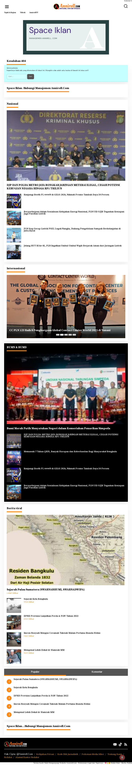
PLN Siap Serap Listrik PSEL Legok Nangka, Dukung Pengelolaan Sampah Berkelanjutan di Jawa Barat (72, 230)
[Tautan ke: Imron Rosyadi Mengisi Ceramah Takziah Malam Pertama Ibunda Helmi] (14, 639)
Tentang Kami (114, 754)
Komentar (97, 671)
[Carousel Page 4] (70, 335)
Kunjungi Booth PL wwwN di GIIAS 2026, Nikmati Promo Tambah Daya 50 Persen (66, 195)
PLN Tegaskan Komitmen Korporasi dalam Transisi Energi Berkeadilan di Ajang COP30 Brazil (62, 328)
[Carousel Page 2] (62, 335)
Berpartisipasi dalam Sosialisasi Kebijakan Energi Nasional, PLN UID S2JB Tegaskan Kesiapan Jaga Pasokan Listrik (74, 213)
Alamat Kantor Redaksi (27, 757)
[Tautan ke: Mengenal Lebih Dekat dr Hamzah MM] (14, 656)
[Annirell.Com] (66, 6)
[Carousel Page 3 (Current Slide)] (66, 335)
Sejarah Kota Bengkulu (36, 599)
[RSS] (125, 744)
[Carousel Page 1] (57, 335)
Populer (35, 671)
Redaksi (8, 757)
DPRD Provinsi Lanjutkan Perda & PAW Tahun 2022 (51, 616)
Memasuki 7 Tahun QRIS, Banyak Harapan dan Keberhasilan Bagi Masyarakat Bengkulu (70, 452)
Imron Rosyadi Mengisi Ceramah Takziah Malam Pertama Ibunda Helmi (62, 633)
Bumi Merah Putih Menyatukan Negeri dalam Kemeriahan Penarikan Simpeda (58, 428)
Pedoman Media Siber (93, 754)
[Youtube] (115, 744)
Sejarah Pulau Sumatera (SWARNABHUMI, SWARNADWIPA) (46, 589)
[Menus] (7, 7)
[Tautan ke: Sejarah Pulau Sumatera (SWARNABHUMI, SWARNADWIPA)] (66, 550)
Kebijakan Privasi (45, 754)
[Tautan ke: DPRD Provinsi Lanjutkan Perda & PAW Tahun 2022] (14, 622)
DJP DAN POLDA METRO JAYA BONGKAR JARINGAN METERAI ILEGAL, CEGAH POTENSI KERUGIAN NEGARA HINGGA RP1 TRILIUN (63, 186)
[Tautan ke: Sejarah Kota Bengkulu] (14, 605)
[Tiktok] (120, 744)
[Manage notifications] (122, 757)
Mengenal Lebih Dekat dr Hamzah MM (44, 650)
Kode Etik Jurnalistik (67, 754)
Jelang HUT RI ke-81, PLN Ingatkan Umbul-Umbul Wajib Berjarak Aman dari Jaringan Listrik (73, 246)
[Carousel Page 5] (74, 335)
